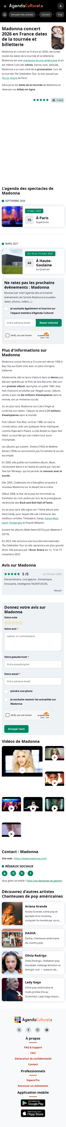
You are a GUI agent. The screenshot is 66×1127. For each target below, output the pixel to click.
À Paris (42, 217)
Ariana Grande (36, 906)
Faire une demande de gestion (44, 880)
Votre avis (10, 628)
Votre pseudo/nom (16, 657)
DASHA (30, 933)
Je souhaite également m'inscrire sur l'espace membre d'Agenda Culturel (32, 311)
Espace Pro (33, 1080)
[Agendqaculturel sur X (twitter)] (19, 1030)
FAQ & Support (33, 1047)
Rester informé (49, 322)
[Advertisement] (33, 149)
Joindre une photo (21, 691)
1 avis (59, 100)
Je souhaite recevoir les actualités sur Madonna (33, 702)
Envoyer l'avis (16, 729)
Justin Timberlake (12, 522)
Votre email (11, 674)
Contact (33, 1064)
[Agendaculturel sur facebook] (28, 1030)
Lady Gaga (33, 982)
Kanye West (51, 518)
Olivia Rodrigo (36, 955)
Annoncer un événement (33, 1086)
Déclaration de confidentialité (33, 1058)
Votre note (10, 617)
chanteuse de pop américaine (40, 60)
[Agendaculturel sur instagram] (37, 1030)
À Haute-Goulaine (44, 262)
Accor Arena (10, 78)
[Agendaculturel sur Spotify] (47, 1030)
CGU (33, 1053)
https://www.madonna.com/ (30, 858)
